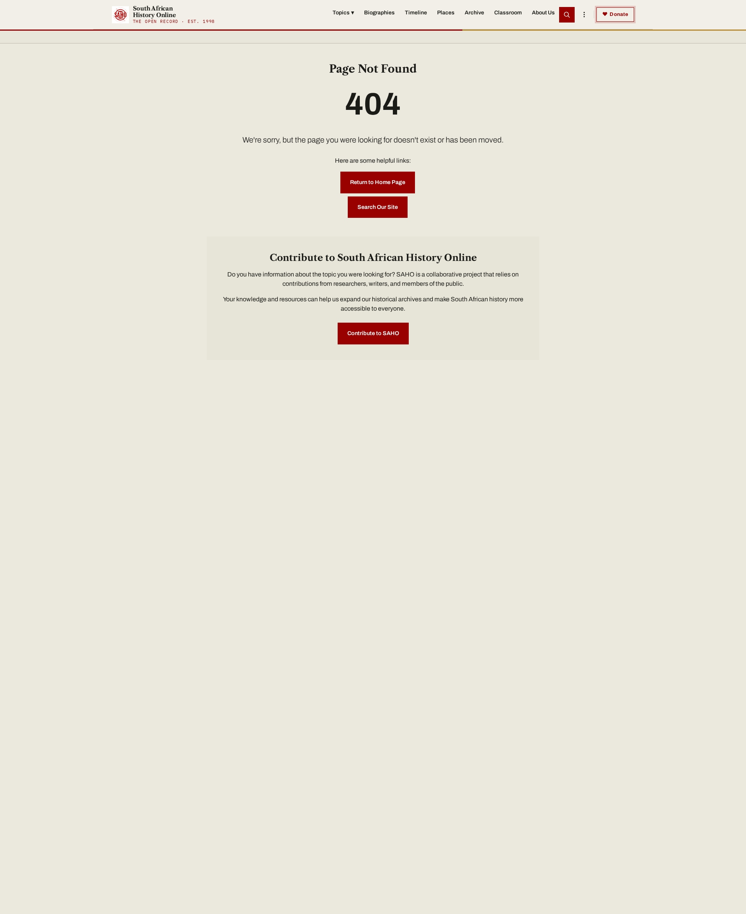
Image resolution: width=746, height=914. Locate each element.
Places (446, 13)
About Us (543, 13)
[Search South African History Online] (567, 15)
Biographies (379, 13)
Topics (343, 13)
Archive (474, 13)
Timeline (416, 13)
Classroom (508, 13)
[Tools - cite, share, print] (584, 14)
